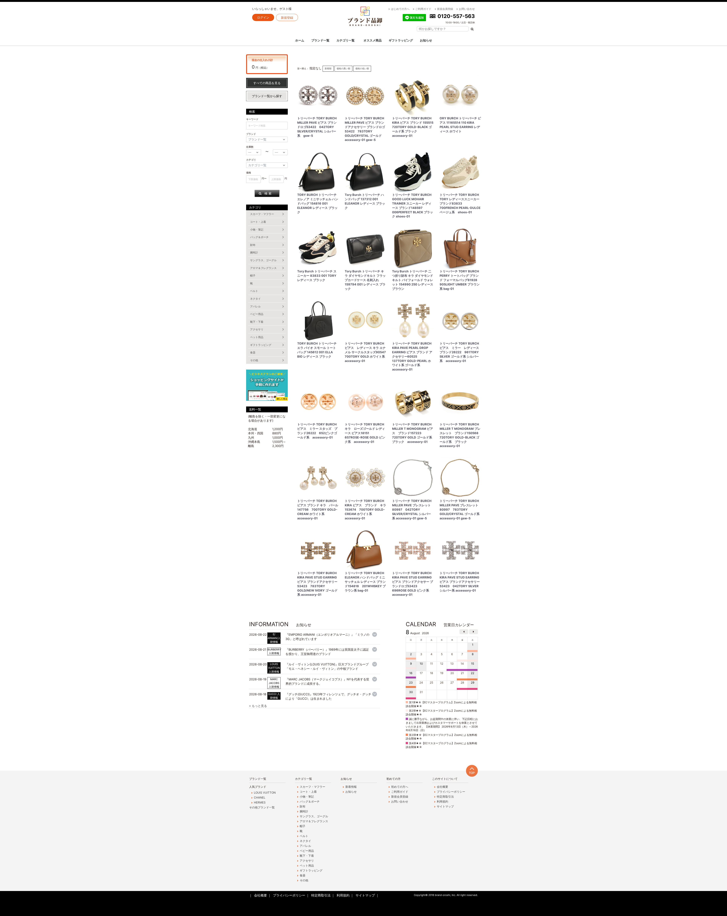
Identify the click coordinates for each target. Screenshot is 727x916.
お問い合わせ (467, 8)
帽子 (252, 275)
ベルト (254, 290)
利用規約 (442, 801)
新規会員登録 (445, 8)
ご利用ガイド (423, 8)
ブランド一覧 (320, 40)
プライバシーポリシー (451, 791)
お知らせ (426, 40)
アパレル (255, 306)
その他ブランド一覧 (262, 807)
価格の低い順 (362, 68)
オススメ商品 (373, 40)
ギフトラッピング (401, 40)
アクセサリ (256, 329)
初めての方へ (399, 787)
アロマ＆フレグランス (263, 268)
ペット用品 (256, 337)
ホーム (299, 40)
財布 (252, 244)
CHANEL (259, 797)
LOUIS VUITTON (265, 792)
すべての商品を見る (267, 83)
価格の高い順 (343, 68)
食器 (252, 352)
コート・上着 (258, 221)
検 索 (267, 193)
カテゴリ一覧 (345, 40)
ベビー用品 (256, 314)
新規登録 (287, 18)
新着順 (328, 68)
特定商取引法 (445, 796)
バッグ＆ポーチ (259, 237)
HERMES (260, 802)
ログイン (263, 17)
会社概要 (442, 787)
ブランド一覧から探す (267, 96)
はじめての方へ (400, 8)
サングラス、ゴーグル (263, 260)
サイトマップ (445, 806)
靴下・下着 (256, 321)
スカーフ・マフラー (262, 214)
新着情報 (351, 787)
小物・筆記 (256, 229)
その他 (254, 360)
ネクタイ (255, 298)
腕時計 (254, 252)
